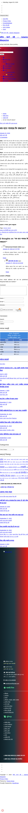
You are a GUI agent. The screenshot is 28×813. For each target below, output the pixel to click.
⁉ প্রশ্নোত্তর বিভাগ (10, 72)
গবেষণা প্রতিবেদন (8, 66)
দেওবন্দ (9, 472)
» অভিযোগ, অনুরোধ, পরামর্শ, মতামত (11, 699)
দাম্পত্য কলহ (22, 469)
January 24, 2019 (5, 133)
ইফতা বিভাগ (2, 364)
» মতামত (5, 697)
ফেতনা (13, 475)
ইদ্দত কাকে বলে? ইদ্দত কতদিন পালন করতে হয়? (11, 514)
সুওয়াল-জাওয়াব (7, 68)
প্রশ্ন (5, 70)
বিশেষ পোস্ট (21, 378)
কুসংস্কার (18, 467)
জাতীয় (1, 406)
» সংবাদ (5, 735)
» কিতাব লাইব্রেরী (7, 710)
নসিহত (12, 472)
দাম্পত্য (18, 469)
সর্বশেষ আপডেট (4, 359)
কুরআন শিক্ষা (6, 467)
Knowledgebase (7, 23)
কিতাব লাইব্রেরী (6, 25)
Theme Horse (10, 781)
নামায (16, 472)
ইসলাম (1, 462)
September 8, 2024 (5, 438)
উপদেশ (11, 461)
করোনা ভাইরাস (25, 461)
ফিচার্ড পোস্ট (2, 123)
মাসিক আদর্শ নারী (3, 135)
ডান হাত (5, 228)
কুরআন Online (6, 27)
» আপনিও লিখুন (7, 702)
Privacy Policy (7, 21)
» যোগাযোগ (6, 695)
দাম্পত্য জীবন (3, 496)
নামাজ (14, 472)
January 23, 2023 (5, 506)
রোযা (10, 478)
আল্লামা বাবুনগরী (22, 459)
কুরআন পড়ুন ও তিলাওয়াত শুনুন (7, 487)
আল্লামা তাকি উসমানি (15, 459)
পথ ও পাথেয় (9, 534)
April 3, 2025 (3, 374)
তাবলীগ (15, 469)
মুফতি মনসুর (6, 478)
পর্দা (27, 472)
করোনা (14, 461)
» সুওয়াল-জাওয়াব (7, 726)
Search (2, 50)
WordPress (15, 783)
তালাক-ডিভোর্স (3, 378)
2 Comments (3, 137)
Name (2, 298)
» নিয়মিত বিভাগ (7, 722)
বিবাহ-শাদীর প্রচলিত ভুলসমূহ (7, 540)
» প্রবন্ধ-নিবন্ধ (7, 733)
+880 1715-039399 (10, 680)
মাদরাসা (4, 29)
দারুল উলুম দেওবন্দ (5, 472)
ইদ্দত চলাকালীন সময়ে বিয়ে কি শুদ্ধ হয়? (9, 526)
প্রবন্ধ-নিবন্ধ (9, 418)
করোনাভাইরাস (2, 464)
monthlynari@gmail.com (12, 683)
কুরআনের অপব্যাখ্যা (12, 467)
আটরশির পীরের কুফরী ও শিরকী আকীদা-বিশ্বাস (11, 422)
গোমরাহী (23, 467)
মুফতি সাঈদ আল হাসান (13, 261)
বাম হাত (9, 228)
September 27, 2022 (6, 518)
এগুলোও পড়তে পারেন (6, 492)
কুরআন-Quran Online (10, 78)
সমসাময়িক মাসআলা (14, 478)
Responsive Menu (4, 15)
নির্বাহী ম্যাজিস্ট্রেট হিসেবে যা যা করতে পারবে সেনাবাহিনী (13, 410)
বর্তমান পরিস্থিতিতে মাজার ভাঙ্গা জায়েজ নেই (10, 434)
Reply (4, 258)
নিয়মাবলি (4, 62)
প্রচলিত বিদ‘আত (5, 475)
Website (2, 305)
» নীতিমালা (6, 693)
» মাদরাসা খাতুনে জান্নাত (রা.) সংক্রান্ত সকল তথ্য (10, 483)
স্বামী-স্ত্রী (2, 480)
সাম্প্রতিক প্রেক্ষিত (10, 430)
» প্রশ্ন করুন (6, 704)
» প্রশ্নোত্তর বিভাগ (8, 706)
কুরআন (2, 467)
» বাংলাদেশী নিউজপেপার (8, 712)
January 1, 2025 (4, 390)
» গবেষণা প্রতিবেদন (8, 724)
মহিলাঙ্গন (1, 536)
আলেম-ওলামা (8, 459)
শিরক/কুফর (14, 418)
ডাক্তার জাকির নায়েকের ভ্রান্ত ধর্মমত (7, 469)
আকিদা (1, 459)
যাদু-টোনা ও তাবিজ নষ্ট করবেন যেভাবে (9, 398)
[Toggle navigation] (0, 48)
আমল (1, 394)
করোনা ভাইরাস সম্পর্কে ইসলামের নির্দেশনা (21, 464)
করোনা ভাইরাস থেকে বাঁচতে (9, 464)
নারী (19, 472)
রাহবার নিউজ (5, 19)
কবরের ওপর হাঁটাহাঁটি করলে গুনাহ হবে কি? (8, 230)
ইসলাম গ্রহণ (7, 461)
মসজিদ (22, 475)
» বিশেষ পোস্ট (7, 731)
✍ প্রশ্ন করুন (9, 74)
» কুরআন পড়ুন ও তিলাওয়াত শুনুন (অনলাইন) (13, 759)
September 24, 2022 (6, 530)
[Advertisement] (14, 97)
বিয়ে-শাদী (14, 496)
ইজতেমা (27, 459)
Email (2, 301)
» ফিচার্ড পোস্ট (7, 728)
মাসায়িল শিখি (7, 123)
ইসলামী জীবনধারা (9, 378)
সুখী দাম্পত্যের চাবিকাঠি (23, 478)
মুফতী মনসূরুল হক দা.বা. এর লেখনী (11, 536)
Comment (14, 285)
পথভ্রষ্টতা (23, 472)
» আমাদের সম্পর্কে (7, 708)
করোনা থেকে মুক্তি (19, 461)
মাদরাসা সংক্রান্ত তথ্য (9, 76)
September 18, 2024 (6, 414)
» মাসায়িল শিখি (7, 737)
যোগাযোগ (6, 81)
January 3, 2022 (4, 544)
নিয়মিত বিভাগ (7, 59)
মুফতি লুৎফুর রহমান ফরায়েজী (6, 520)
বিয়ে (15, 475)
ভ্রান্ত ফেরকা (3, 418)
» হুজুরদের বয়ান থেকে (8, 739)
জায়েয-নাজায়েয (3, 430)
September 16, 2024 (6, 426)
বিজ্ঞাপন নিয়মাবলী (10, 64)
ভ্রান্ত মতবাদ (19, 475)
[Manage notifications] (2, 810)
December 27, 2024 (5, 402)
